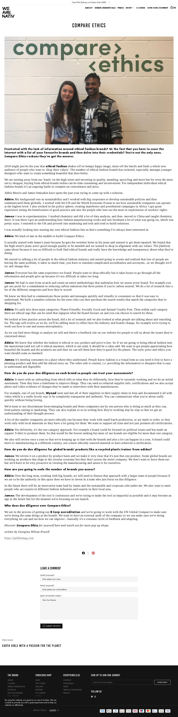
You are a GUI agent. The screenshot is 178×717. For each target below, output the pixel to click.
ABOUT (10, 680)
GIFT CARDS (40, 683)
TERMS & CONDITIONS (72, 690)
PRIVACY (66, 693)
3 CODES (11, 683)
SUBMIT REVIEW (53, 626)
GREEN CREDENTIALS (16, 686)
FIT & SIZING (40, 693)
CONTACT (67, 680)
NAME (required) (47, 575)
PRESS (65, 686)
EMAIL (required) (46, 585)
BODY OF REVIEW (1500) (50, 596)
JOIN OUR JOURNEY (15, 693)
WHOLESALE (68, 683)
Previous (7, 640)
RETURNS (39, 690)
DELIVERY (39, 686)
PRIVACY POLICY (40, 710)
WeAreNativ (9, 12)
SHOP (37, 680)
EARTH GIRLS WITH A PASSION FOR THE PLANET (31, 646)
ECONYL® (12, 690)
